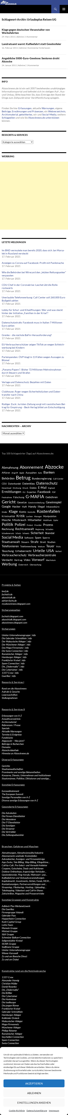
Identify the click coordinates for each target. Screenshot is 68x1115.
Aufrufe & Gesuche (11, 691)
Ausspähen (31, 472)
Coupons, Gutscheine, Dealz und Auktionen (22, 868)
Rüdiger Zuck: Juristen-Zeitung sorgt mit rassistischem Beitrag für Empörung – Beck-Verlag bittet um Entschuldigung (34, 406)
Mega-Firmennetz (10, 1024)
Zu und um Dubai (10, 959)
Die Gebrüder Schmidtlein (14, 638)
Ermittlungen (11, 492)
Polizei (20, 524)
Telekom (41, 546)
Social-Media (49, 114)
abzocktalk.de (8, 597)
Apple (21, 473)
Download (6, 488)
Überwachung (35, 565)
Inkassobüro (52, 506)
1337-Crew (7, 672)
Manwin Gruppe (9, 928)
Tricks (58, 546)
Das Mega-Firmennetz (12, 647)
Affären (6, 472)
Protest (30, 525)
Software (28, 537)
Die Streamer (8, 828)
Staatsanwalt (11, 542)
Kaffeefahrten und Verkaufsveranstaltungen (23, 877)
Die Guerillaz (8, 909)
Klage (13, 511)
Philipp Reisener (9, 1030)
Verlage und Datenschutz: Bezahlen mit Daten (26, 382)
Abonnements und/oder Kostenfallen (19, 855)
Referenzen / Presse (11, 725)
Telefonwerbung (28, 546)
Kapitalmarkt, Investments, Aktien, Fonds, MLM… (26, 880)
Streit (43, 542)
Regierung (39, 529)
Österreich (23, 564)
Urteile (39, 550)
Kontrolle (31, 512)
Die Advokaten (9, 812)
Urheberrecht (23, 551)
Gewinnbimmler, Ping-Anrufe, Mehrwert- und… (24, 874)
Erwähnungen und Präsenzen (27, 111)
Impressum (54, 1110)
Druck (25, 488)
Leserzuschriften (9, 694)
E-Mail (42, 487)
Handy (32, 506)
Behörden (8, 478)
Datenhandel (14, 483)
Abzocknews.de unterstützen (43, 117)
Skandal (49, 533)
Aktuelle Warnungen (12, 731)
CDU (4, 483)
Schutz (18, 533)
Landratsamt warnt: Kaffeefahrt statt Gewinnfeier (31, 44)
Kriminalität (8, 516)
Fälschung (18, 497)
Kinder (4, 512)
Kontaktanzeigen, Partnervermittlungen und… (24, 884)
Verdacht (7, 559)
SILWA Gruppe (9, 943)
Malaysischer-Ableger (12, 1021)
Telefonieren (10, 546)
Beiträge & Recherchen (13, 743)
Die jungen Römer (10, 1005)
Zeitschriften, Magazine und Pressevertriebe (23, 893)
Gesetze (22, 502)
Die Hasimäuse (9, 999)
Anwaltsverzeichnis (11, 718)
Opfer (55, 520)
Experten (31, 492)
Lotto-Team (7, 924)
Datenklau (28, 483)
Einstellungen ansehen (34, 1102)
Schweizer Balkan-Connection (16, 937)
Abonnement (31, 467)
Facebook (44, 492)
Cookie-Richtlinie (17, 1110)
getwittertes (25, 114)
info (34, 635)
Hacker (16, 506)
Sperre (46, 537)
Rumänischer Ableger (12, 653)
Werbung (9, 564)
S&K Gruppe (8, 934)
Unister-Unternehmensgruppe (16, 635)
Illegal (41, 506)
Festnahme (7, 497)
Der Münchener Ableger (13, 644)
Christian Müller (9, 983)
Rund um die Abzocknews (14, 688)
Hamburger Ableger (11, 657)
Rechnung (8, 529)
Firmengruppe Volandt (13, 912)
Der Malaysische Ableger (14, 641)
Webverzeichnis (56, 111)
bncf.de (5, 591)
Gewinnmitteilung (36, 502)
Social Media (12, 537)
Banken (49, 472)
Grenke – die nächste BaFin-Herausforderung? (27, 335)
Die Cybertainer (9, 669)
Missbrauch (19, 519)
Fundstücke (7, 737)
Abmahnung (10, 467)
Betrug (23, 478)
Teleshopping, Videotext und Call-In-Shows (22, 890)
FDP (54, 492)
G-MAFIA (35, 496)
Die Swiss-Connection (12, 650)
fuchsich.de (7, 594)
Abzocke (54, 467)
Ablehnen (34, 1093)
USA (50, 550)
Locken (29, 516)
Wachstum (51, 560)
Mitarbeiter (35, 519)
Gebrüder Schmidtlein (12, 1011)
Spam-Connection (10, 663)
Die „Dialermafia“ (10, 666)
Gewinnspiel (53, 502)
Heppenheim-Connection (14, 918)
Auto (40, 473)
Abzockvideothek (10, 750)
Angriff (15, 472)
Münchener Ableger (11, 1027)
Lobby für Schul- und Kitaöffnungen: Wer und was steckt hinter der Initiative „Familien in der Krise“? (32, 311)
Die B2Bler (7, 992)
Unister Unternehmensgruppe (16, 949)
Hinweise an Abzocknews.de (15, 753)
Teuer (50, 546)
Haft (24, 506)
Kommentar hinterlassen (39, 48)
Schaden (49, 529)
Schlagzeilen (8, 117)
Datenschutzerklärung (37, 1110)
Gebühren (52, 497)
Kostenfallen (48, 511)
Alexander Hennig (10, 980)
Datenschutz (47, 483)
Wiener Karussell (10, 953)
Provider (38, 525)
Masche (6, 519)
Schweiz (25, 533)
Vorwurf (38, 559)
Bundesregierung (42, 478)
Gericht (9, 501)
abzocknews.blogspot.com (14, 622)
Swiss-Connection (10, 1043)
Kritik (20, 516)
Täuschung (8, 551)
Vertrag (18, 559)
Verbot (58, 551)
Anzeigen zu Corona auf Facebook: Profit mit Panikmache (33, 262)
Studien (51, 542)
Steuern (25, 542)
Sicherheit (37, 533)
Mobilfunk (47, 520)
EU (24, 492)
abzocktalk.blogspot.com (14, 619)
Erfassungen (25, 108)
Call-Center (58, 479)
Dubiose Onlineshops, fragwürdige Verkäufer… (24, 871)
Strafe (35, 542)
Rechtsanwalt (24, 529)
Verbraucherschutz (14, 555)
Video (27, 559)
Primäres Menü (64, 9)
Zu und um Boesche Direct (14, 956)
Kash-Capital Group (11, 921)
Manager (38, 516)
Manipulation (49, 516)
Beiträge (6, 111)
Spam (38, 537)
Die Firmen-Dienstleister (13, 816)
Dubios (33, 487)
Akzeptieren (34, 1083)
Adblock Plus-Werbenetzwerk (16, 906)
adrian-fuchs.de (9, 600)
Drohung (17, 488)
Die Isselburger (9, 1002)
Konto (22, 511)
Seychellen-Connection (13, 1036)
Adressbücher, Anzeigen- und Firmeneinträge (23, 858)
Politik (7, 524)
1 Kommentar (31, 36)
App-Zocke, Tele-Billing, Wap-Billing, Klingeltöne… (26, 862)
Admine (20, 36)
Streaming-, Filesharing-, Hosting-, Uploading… (24, 887)
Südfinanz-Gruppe (10, 946)
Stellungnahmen (9, 697)
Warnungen (48, 108)
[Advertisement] (34, 196)
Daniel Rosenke (9, 986)
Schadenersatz (8, 533)
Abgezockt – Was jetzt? (13, 740)
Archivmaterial (10, 114)
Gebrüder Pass (9, 915)
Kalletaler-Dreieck (10, 1017)
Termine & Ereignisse (12, 734)
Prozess (48, 525)
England (51, 488)
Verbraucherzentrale (42, 555)
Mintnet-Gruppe (9, 931)
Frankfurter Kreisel (11, 660)
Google (6, 506)
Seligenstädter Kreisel (12, 940)
